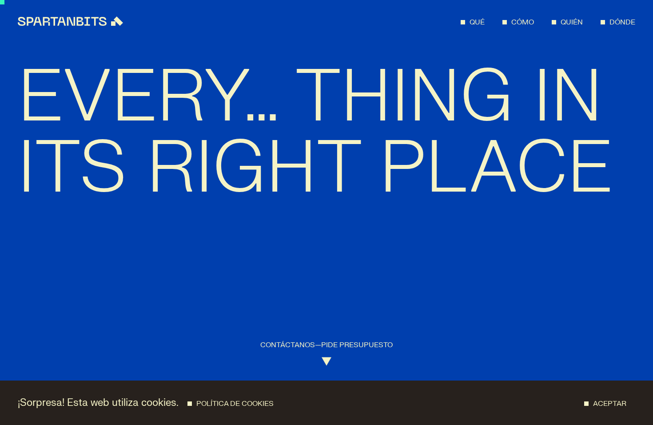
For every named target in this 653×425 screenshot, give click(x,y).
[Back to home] (70, 21)
